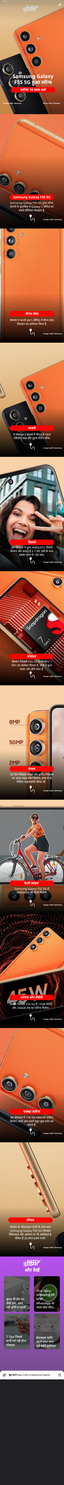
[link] (46, 1299)
